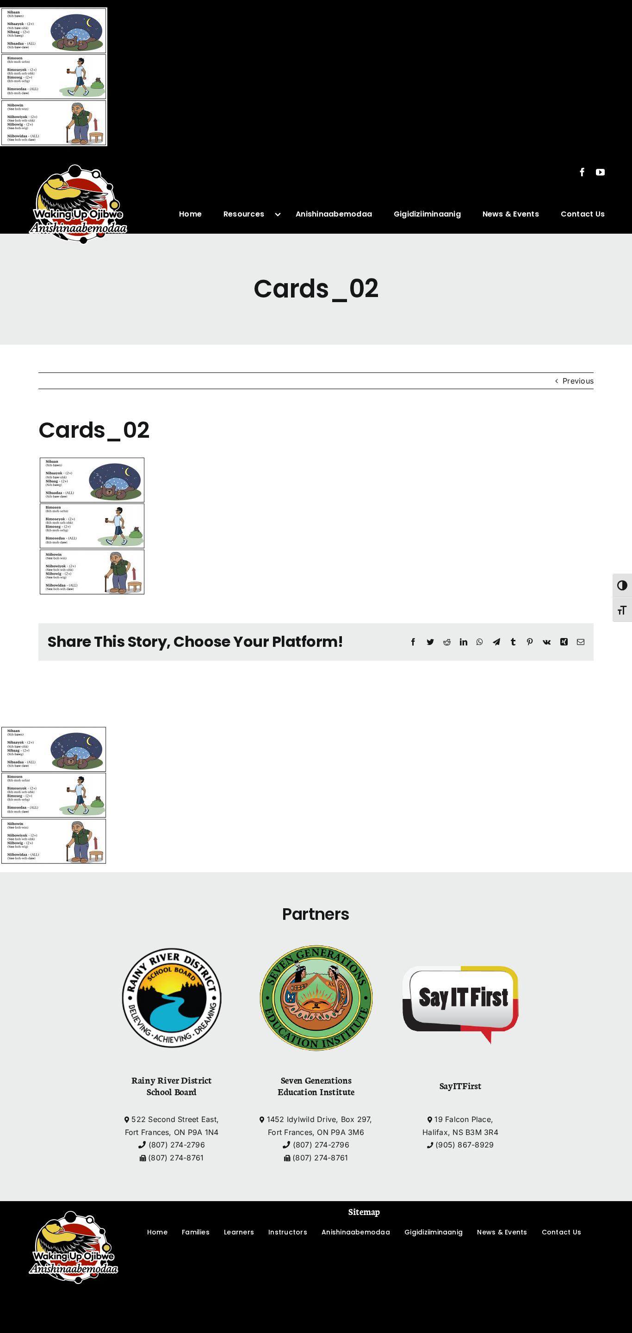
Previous (578, 380)
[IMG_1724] (78, 157)
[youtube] (600, 171)
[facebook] (582, 171)
